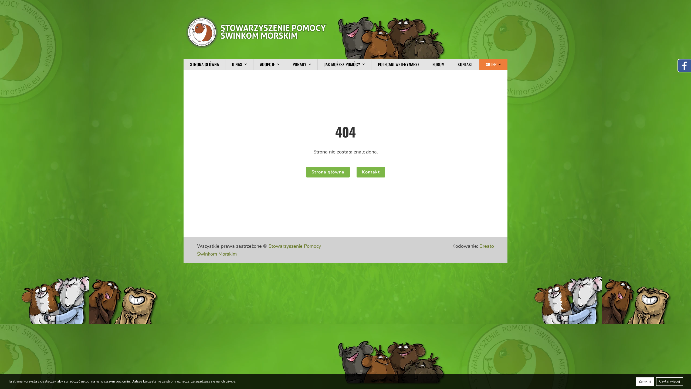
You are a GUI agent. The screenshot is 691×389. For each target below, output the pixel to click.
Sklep (491, 64)
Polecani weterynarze (398, 64)
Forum (438, 64)
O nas (237, 64)
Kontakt (465, 64)
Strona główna (204, 64)
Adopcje (267, 64)
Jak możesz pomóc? (342, 64)
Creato (486, 246)
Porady (299, 64)
